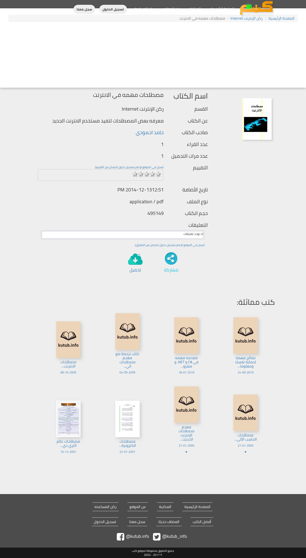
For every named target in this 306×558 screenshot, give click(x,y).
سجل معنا (84, 9)
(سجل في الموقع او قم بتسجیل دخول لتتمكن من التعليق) (170, 245)
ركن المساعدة (144, 8)
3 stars (146, 173)
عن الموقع (171, 8)
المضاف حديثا (168, 521)
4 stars (152, 173)
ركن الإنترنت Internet (246, 18)
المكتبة (195, 8)
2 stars (141, 173)
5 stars (158, 173)
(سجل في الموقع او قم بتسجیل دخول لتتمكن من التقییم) (129, 167)
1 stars (135, 173)
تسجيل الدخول (113, 9)
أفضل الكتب (202, 521)
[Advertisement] (153, 55)
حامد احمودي (150, 132)
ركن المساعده (105, 506)
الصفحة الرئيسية (222, 8)
